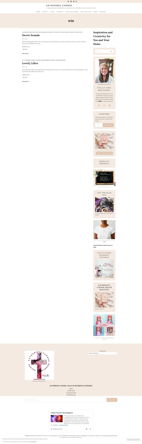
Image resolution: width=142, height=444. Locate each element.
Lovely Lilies (30, 63)
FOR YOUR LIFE (86, 11)
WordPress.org (71, 395)
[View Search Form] (76, 1)
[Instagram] (71, 1)
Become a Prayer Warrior (39, 381)
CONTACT (60, 11)
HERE (99, 101)
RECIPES (103, 11)
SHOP (96, 11)
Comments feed (71, 393)
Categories (102, 351)
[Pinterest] (68, 1)
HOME (38, 11)
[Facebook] (74, 1)
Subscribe (108, 125)
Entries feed (71, 391)
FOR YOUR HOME (72, 11)
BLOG (53, 11)
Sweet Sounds (31, 35)
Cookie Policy (33, 441)
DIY (23, 60)
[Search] (111, 51)
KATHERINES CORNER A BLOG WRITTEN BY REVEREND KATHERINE (37, 32)
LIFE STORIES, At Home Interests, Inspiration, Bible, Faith (67, 32)
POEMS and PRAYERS (60, 60)
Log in (71, 388)
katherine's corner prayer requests (104, 287)
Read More (26, 53)
